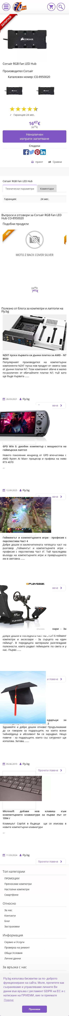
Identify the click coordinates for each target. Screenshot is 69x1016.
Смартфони (11, 894)
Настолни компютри (16, 889)
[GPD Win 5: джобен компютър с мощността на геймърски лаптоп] (19, 425)
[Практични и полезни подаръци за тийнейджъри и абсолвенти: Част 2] (19, 699)
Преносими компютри (18, 883)
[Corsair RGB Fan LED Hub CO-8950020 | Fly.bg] (20, 4)
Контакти (10, 915)
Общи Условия (13, 953)
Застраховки (12, 926)
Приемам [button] (34, 1009)
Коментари (47, 188)
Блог (7, 921)
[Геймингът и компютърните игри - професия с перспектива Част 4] (19, 516)
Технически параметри (19, 188)
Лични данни (12, 958)
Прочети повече (48, 679)
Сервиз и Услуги (14, 942)
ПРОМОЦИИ (11, 878)
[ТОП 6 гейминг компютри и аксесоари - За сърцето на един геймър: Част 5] (19, 608)
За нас (8, 910)
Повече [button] (9, 1000)
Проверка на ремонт (17, 947)
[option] (18, 91)
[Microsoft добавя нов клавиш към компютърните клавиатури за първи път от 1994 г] (19, 790)
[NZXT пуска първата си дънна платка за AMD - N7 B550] (34, 334)
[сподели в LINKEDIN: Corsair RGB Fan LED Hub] (43, 151)
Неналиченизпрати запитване (34, 136)
